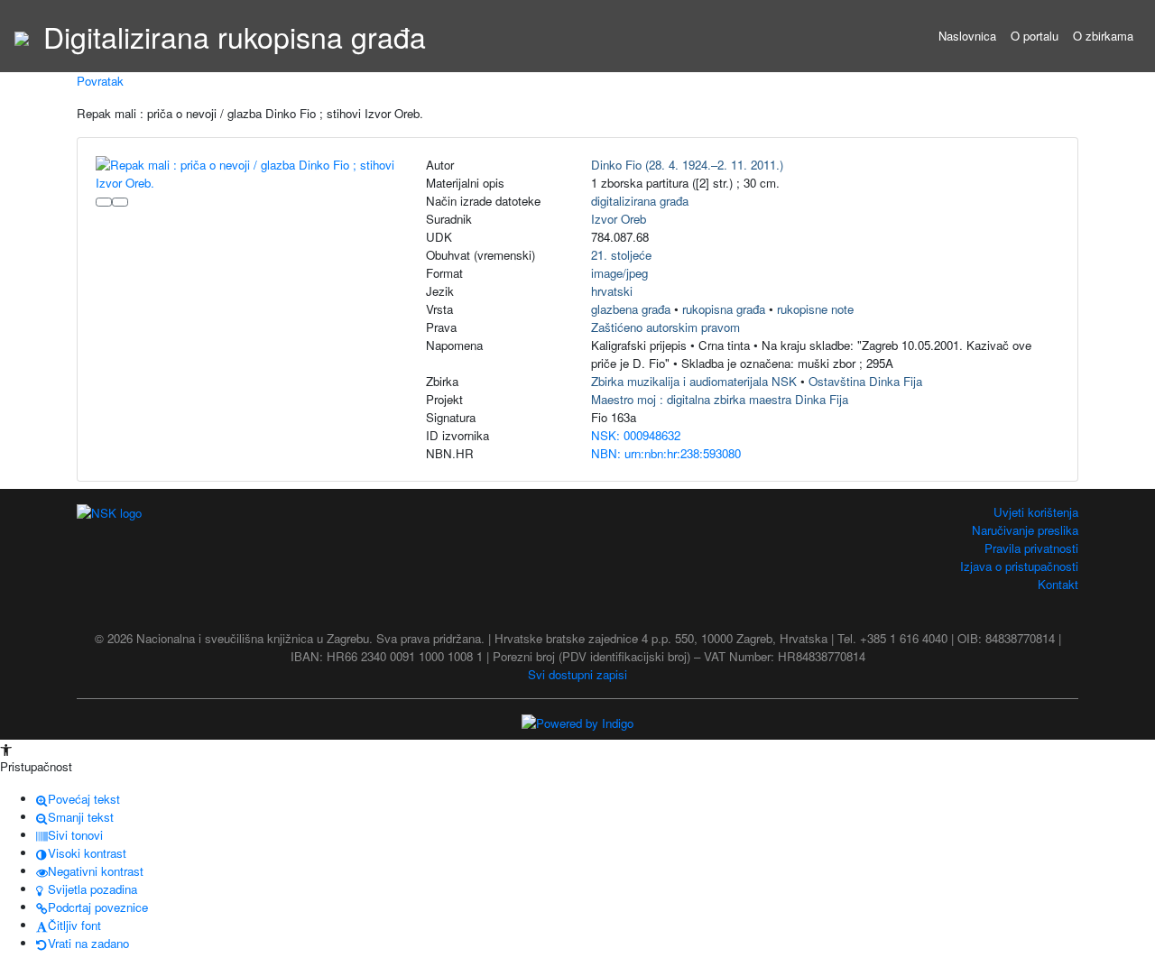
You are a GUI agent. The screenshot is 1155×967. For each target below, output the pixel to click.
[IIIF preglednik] (104, 202)
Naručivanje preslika (1025, 530)
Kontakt (1058, 584)
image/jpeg (619, 272)
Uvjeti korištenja (1035, 511)
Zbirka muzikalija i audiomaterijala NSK (694, 381)
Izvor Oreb (618, 218)
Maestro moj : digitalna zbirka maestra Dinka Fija (719, 399)
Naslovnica (967, 35)
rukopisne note (815, 309)
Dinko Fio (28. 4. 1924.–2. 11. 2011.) (687, 164)
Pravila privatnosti (1031, 548)
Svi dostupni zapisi (577, 674)
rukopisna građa (723, 309)
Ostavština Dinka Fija (865, 381)
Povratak (100, 80)
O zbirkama (1103, 35)
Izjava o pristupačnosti (1019, 566)
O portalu (1034, 35)
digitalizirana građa (639, 200)
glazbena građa (630, 309)
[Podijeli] (120, 202)
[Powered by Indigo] (577, 722)
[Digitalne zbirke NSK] (21, 36)
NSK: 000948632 (635, 435)
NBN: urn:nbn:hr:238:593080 (666, 453)
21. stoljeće (621, 254)
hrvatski (612, 290)
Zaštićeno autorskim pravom (665, 327)
